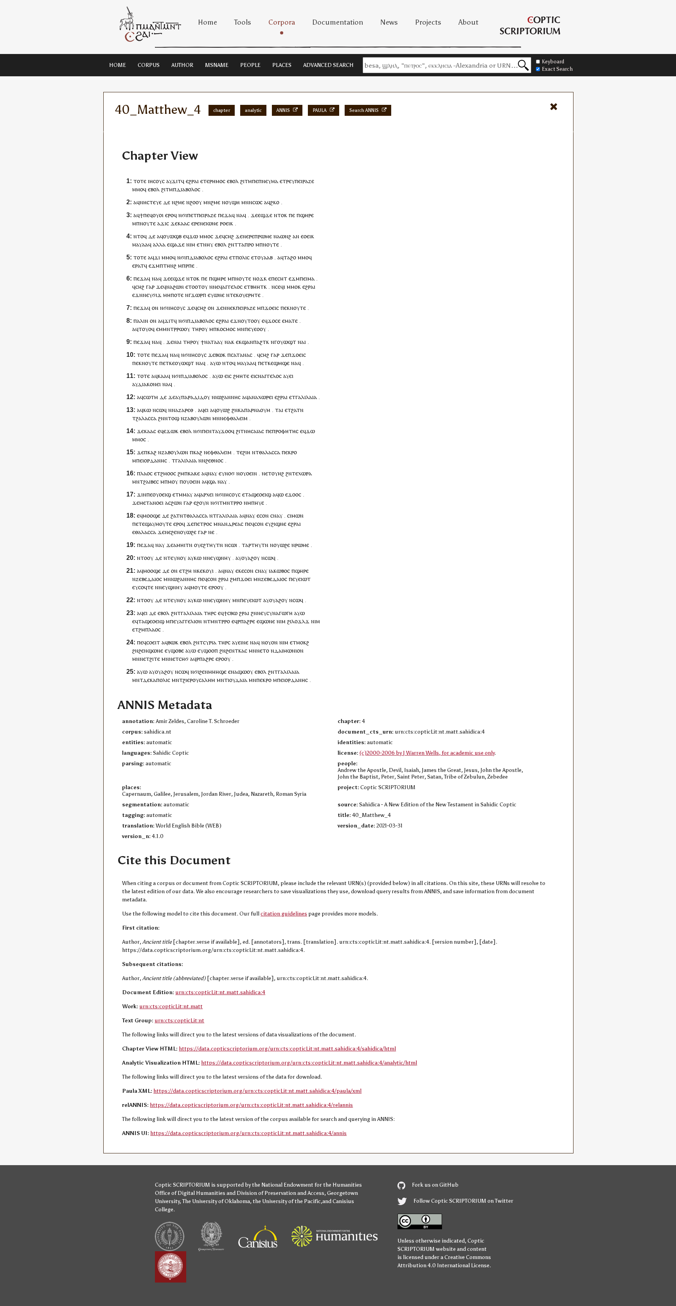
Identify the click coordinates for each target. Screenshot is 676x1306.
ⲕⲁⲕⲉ (194, 473)
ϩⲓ (289, 621)
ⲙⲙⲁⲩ (185, 494)
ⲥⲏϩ (229, 236)
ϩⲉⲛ (175, 532)
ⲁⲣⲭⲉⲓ (207, 494)
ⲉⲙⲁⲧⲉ (290, 321)
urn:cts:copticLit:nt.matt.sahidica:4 (220, 992)
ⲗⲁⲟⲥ (146, 473)
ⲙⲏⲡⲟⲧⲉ (173, 295)
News (389, 22)
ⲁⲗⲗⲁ (159, 244)
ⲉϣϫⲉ (265, 215)
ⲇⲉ (166, 202)
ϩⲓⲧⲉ (154, 659)
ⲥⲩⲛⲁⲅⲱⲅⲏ (279, 613)
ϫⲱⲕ (172, 431)
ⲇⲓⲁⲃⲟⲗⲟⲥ (188, 189)
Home (207, 22)
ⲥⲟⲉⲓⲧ (153, 642)
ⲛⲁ (239, 215)
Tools (242, 22)
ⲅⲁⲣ (150, 286)
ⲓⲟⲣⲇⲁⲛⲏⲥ (154, 460)
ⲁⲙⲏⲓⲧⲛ (182, 545)
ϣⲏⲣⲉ (307, 215)
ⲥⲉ (277, 286)
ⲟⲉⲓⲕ (309, 236)
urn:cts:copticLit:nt (179, 1020)
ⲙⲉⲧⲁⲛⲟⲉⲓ (151, 502)
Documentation (337, 22)
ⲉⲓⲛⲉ (243, 642)
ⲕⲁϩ (151, 452)
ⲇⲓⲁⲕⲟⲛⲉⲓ (149, 384)
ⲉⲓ (291, 376)
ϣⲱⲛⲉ (267, 621)
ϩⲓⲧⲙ (246, 181)
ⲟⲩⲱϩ (223, 410)
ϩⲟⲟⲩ (196, 202)
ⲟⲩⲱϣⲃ (172, 236)
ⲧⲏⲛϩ (169, 265)
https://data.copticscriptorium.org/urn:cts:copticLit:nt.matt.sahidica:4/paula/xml (257, 1091)
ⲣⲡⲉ (189, 265)
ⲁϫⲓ (161, 223)
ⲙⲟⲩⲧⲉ (163, 524)
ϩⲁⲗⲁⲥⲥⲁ (146, 418)
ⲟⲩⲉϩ (200, 545)
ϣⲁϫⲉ (177, 244)
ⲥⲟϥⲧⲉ (145, 587)
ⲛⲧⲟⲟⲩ (145, 558)
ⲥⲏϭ (184, 659)
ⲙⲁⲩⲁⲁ (140, 244)
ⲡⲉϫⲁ (225, 215)
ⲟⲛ (155, 308)
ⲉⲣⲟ (169, 215)
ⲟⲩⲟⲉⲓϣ (162, 494)
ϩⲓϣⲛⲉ (278, 524)
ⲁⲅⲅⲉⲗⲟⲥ (232, 286)
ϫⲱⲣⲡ (198, 295)
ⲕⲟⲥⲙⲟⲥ (226, 329)
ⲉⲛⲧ (210, 431)
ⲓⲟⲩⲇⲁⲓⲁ (237, 680)
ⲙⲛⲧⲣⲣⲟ (232, 502)
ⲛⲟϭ (230, 473)
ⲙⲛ (207, 202)
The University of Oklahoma (216, 1201)
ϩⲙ (181, 473)
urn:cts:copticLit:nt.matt (171, 1006)
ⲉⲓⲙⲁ (309, 278)
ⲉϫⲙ (154, 265)
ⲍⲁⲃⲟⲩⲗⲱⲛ (197, 418)
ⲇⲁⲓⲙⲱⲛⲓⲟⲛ (289, 650)
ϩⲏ (188, 571)
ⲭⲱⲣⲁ (305, 473)
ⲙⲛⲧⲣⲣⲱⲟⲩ (176, 329)
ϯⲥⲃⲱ (230, 613)
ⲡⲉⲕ (285, 308)
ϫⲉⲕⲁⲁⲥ (180, 223)
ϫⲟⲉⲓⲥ (271, 308)
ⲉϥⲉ (162, 431)
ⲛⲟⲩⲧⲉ (148, 223)
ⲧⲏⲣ (196, 329)
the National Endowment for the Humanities (307, 1185)
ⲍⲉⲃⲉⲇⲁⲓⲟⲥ (149, 579)
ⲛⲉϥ (217, 286)
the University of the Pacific (287, 1201)
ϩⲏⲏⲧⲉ (241, 376)
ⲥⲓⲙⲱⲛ (295, 515)
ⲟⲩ (228, 202)
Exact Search (557, 69)
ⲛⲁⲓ (177, 342)
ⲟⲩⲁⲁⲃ (265, 257)
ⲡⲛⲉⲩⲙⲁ (268, 181)
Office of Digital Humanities (190, 1193)
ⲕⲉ (172, 363)
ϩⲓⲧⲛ (241, 431)
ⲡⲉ (255, 181)
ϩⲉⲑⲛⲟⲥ (214, 460)
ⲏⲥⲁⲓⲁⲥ (255, 431)
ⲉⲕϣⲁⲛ (244, 342)
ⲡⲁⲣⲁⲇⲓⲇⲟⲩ (195, 397)
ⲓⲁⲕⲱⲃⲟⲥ (279, 571)
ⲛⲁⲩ (212, 473)
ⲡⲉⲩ (249, 329)
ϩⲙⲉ (180, 202)
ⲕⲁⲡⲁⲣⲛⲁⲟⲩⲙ (254, 410)
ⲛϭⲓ (182, 215)
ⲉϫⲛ (137, 295)
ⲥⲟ (247, 571)
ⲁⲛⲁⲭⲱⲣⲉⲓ (260, 397)
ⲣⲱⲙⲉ (265, 236)
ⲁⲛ (296, 236)
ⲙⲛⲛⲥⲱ (250, 202)
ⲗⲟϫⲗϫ (300, 621)
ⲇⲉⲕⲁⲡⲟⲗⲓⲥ (156, 680)
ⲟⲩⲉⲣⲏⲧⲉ (250, 295)
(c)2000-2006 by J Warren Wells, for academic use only (427, 753)
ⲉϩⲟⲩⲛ (201, 502)
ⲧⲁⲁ (215, 342)
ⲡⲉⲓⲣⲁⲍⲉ (304, 181)
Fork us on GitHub (434, 1185)
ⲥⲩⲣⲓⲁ (209, 642)
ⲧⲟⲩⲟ (144, 329)
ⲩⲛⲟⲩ (179, 558)
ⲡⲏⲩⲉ (257, 502)
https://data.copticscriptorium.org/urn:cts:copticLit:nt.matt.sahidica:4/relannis (251, 1105)
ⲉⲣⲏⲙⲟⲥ (216, 181)
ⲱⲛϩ (285, 236)
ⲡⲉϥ (148, 215)
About (468, 22)
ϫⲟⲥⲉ (274, 321)
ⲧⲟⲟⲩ (253, 321)
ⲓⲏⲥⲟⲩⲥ (156, 181)
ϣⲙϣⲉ (281, 363)
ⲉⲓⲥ (228, 376)
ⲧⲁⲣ (246, 545)
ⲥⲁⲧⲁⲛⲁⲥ (241, 355)
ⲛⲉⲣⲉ (248, 236)
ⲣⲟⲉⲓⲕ (226, 223)
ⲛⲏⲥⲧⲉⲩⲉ (151, 202)
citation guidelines (284, 913)
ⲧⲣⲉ (286, 181)
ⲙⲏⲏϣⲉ (217, 671)
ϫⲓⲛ (141, 494)
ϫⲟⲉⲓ (246, 579)
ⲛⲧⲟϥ (140, 236)
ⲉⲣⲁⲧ (138, 265)
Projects (428, 22)
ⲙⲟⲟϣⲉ (151, 515)
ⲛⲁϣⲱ (239, 671)
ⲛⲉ (168, 532)
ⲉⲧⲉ (140, 524)
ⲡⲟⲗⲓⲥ (243, 257)
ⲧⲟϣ (173, 418)
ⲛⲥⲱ (158, 410)
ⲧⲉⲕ (234, 295)
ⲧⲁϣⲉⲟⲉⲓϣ (258, 494)
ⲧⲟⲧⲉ (139, 181)
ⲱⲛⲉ (212, 223)
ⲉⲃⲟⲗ (233, 181)
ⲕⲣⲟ (292, 452)
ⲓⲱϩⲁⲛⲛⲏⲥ (228, 397)
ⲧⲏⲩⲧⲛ (214, 545)
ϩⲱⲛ (178, 286)
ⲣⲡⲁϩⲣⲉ (246, 621)
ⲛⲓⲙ (190, 244)
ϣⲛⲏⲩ (223, 558)
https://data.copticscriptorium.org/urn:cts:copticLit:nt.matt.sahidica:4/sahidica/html (287, 1048)
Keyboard (553, 61)
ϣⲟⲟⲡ (210, 650)
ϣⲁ (212, 481)
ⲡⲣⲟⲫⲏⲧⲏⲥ (285, 431)
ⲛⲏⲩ (208, 244)
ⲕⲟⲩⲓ (208, 571)
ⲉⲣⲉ (195, 223)
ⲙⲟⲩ (173, 481)
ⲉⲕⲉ (240, 571)
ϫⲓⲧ (176, 181)
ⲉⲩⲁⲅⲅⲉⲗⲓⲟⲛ (187, 621)
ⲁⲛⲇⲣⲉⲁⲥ (232, 524)
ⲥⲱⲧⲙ (150, 397)
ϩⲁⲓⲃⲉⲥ (151, 481)
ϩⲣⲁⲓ (223, 579)
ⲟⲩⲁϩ (247, 558)
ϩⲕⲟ (274, 202)
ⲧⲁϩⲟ (290, 257)
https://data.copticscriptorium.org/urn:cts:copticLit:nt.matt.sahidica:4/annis (248, 1133)
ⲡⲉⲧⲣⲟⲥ (203, 524)
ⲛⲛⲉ (228, 308)
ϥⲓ (282, 286)
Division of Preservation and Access (280, 1193)
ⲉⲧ (194, 215)
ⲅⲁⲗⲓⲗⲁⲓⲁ (306, 397)
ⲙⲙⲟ (137, 189)
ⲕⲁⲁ (162, 376)
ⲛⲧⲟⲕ (280, 215)
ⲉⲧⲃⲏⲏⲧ (254, 286)
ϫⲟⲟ (226, 431)
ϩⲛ (231, 244)
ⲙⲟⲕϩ (302, 642)
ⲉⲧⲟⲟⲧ (193, 286)
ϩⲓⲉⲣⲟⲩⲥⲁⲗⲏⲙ (199, 680)
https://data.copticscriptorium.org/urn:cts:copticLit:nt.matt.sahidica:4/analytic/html (309, 1063)
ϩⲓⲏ (246, 452)
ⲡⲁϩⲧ (259, 342)
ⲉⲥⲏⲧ (281, 278)
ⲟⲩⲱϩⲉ (188, 532)
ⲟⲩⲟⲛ (271, 642)
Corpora (281, 22)
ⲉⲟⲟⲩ (260, 329)
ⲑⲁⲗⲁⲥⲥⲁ (269, 452)
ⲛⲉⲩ (147, 295)
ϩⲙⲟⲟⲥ (168, 473)
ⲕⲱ (147, 410)
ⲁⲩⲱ (215, 363)
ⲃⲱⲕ (220, 355)
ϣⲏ (236, 202)
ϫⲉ (254, 215)
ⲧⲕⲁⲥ (241, 650)
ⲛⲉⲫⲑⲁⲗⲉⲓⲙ (234, 418)
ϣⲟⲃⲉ (177, 650)
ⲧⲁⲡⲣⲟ (246, 244)
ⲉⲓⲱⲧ (304, 579)
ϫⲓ (157, 257)
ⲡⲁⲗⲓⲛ (140, 321)
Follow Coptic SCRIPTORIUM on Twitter (462, 1201)
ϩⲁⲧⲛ (297, 410)
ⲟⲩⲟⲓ (158, 215)
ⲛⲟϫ (258, 278)
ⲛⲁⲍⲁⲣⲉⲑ (182, 410)
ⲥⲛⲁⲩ (276, 515)
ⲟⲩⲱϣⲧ (286, 342)
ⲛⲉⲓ (203, 223)
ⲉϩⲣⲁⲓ (192, 181)
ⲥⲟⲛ (259, 524)
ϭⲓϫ (157, 295)
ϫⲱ (193, 236)
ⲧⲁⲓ (279, 410)
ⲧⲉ (239, 452)
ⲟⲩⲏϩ (277, 473)
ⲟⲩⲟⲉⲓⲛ (248, 473)
